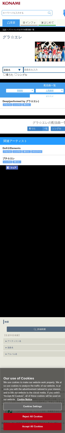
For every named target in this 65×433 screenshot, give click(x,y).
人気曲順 (50, 90)
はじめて (49, 22)
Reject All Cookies (32, 416)
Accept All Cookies (32, 426)
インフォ (30, 22)
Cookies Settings (32, 406)
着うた (9, 74)
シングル (22, 74)
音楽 (12, 22)
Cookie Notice (24, 399)
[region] (32, 400)
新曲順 (20, 90)
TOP (4, 30)
